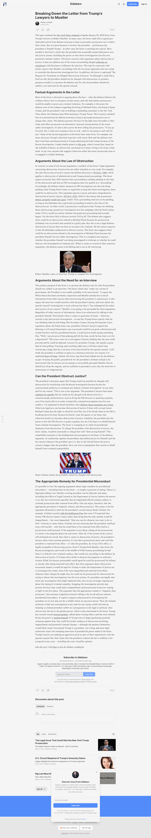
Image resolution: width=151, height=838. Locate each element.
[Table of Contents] (2, 419)
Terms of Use (86, 811)
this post (82, 144)
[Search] (119, 4)
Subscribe (133, 4)
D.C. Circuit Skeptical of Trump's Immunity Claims (60, 758)
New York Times (64, 35)
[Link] (32, 92)
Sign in (144, 4)
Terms (81, 822)
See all (39, 789)
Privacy (75, 822)
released (76, 35)
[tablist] (44, 706)
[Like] (37, 29)
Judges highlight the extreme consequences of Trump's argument (60, 761)
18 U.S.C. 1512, (70, 196)
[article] (75, 746)
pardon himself (61, 617)
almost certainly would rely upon (50, 199)
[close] (96, 772)
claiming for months (44, 394)
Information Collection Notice (75, 813)
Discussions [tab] (52, 734)
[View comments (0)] (43, 29)
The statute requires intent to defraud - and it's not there (56, 746)
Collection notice (91, 822)
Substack (64, 833)
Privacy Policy (92, 813)
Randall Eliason (46, 22)
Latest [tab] (43, 734)
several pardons (60, 614)
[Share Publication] (124, 4)
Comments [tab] (40, 706)
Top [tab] (38, 734)
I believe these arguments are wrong (96, 404)
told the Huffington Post (71, 513)
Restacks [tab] (50, 706)
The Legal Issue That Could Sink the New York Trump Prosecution (62, 742)
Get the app (86, 828)
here (47, 356)
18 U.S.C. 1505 (100, 172)
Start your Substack (69, 828)
